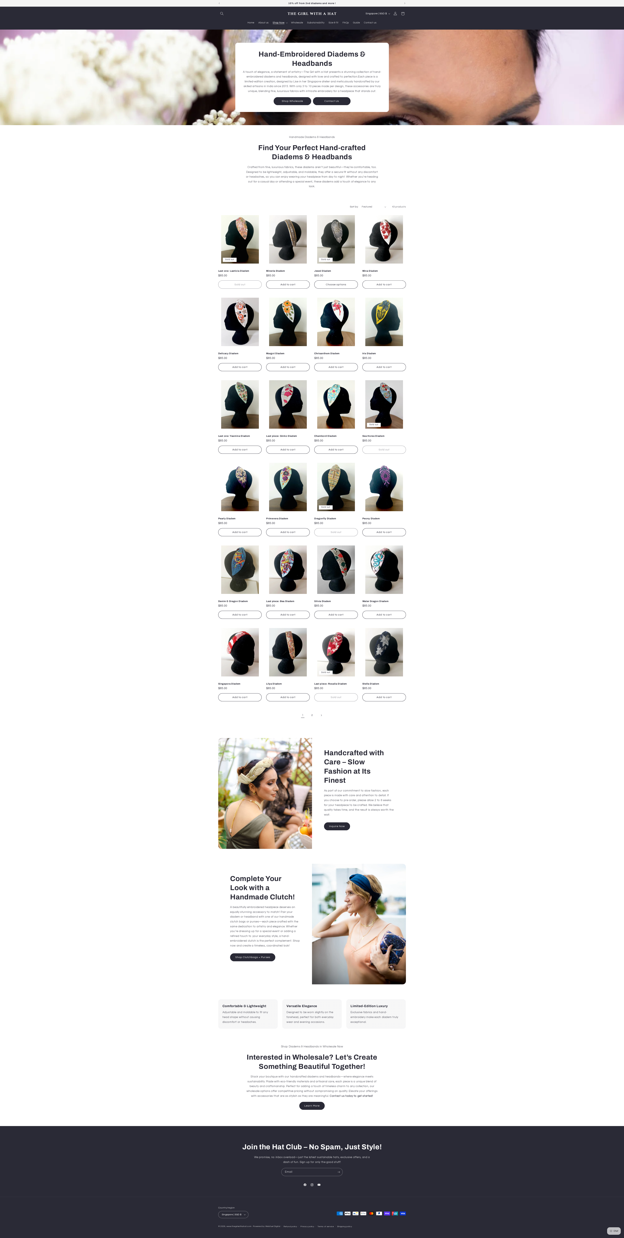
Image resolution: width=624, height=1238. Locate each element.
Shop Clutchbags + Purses (252, 957)
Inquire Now (337, 826)
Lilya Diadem (274, 683)
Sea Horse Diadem (373, 436)
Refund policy (290, 1226)
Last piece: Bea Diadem (280, 601)
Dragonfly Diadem (325, 518)
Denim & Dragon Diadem (233, 601)
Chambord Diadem (325, 436)
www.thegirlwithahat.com (239, 1226)
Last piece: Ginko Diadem (281, 436)
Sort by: (354, 207)
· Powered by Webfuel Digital (266, 1226)
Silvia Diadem (322, 601)
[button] (222, 13)
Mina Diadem (370, 271)
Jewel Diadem (322, 271)
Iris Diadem (369, 353)
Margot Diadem (275, 353)
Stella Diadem (370, 683)
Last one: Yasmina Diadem (234, 436)
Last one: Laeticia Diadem (233, 271)
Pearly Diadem (227, 518)
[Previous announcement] (219, 3)
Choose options (336, 284)
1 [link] (303, 715)
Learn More (312, 1105)
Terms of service (326, 1226)
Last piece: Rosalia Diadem (330, 683)
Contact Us (331, 101)
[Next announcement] (404, 3)
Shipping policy (344, 1226)
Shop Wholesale (292, 101)
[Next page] (321, 715)
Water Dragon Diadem (375, 601)
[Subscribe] (339, 1172)
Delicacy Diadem (228, 353)
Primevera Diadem (277, 518)
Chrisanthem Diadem (327, 353)
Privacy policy (307, 1226)
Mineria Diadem (275, 271)
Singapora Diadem (229, 683)
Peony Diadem (371, 518)
